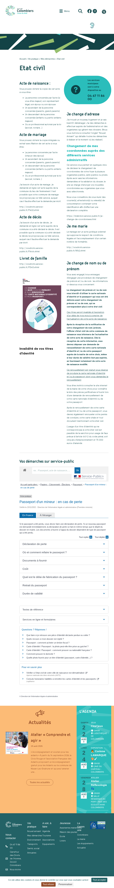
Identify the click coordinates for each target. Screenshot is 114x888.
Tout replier (84, 537)
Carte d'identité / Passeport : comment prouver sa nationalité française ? (59, 650)
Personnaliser (65, 884)
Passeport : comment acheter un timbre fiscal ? (47, 642)
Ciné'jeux (97, 726)
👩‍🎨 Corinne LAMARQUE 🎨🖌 (98, 755)
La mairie (81, 839)
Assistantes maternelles (71, 828)
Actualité (81, 848)
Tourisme (46, 835)
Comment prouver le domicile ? (40, 654)
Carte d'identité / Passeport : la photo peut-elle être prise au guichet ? (57, 646)
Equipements (48, 844)
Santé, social (33, 848)
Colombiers (82, 835)
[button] (63, 544)
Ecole (62, 836)
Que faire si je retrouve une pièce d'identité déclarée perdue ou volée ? (58, 635)
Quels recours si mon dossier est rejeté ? (45, 639)
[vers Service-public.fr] (89, 477)
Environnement (34, 840)
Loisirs (63, 840)
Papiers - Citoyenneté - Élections (55, 484)
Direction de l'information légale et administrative (39, 696)
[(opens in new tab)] (92, 25)
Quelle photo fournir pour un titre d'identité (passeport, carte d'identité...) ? (59, 657)
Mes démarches (48, 59)
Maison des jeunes (68, 832)
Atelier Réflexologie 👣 (99, 785)
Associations (48, 840)
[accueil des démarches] (25, 469)
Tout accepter (99, 880)
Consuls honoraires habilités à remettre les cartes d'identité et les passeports (61, 679)
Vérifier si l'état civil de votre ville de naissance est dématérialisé (55, 673)
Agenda (46, 831)
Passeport (78, 484)
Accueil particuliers (29, 484)
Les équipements (85, 843)
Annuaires (31, 853)
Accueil (22, 59)
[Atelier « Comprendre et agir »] (17, 743)
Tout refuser (48, 884)
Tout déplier (100, 537)
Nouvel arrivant (34, 831)
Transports (32, 844)
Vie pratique (33, 59)
